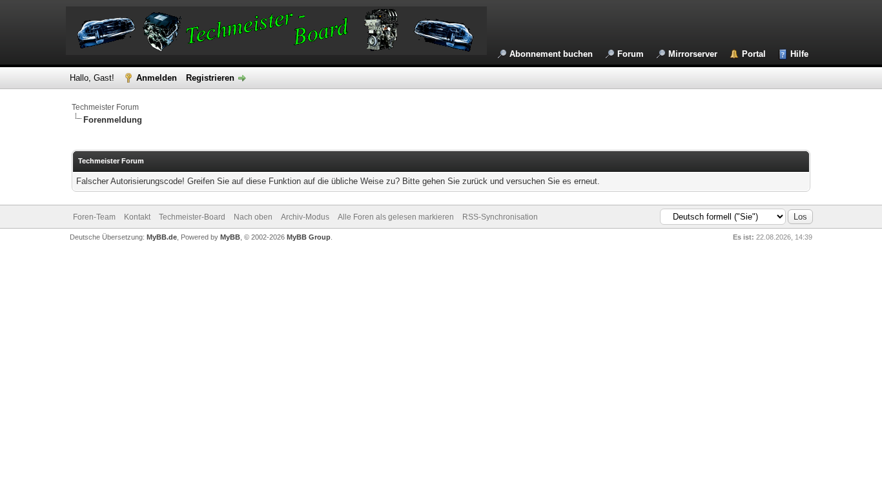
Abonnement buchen (551, 54)
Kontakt (137, 217)
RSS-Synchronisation (500, 217)
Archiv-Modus (305, 217)
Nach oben (253, 217)
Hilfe (799, 54)
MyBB (230, 237)
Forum (630, 54)
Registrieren (210, 78)
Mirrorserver (692, 54)
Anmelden (156, 78)
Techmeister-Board (192, 217)
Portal (754, 54)
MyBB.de (162, 237)
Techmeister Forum (105, 107)
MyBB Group (309, 237)
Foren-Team (94, 217)
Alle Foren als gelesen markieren (396, 217)
